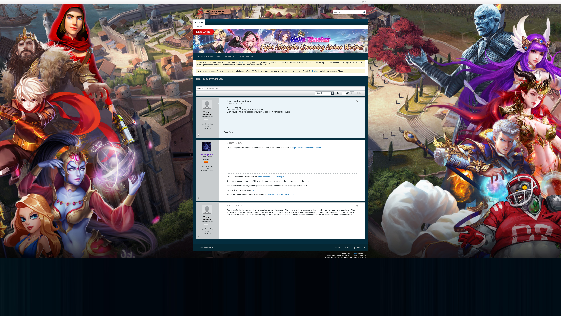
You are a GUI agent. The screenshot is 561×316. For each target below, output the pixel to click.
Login (362, 2)
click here (315, 71)
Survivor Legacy (230, 56)
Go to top (360, 248)
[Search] (364, 12)
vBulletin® (353, 254)
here (254, 190)
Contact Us (348, 248)
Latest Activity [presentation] (213, 88)
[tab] (200, 88)
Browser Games (215, 56)
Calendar (199, 27)
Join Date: (205, 124)
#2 (357, 143)
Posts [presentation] (200, 88)
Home (198, 56)
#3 (357, 206)
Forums (199, 22)
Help (337, 248)
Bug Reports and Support (247, 56)
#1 (357, 101)
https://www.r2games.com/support (306, 148)
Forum (204, 56)
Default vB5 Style (205, 248)
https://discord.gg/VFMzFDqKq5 (271, 177)
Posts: (206, 128)
